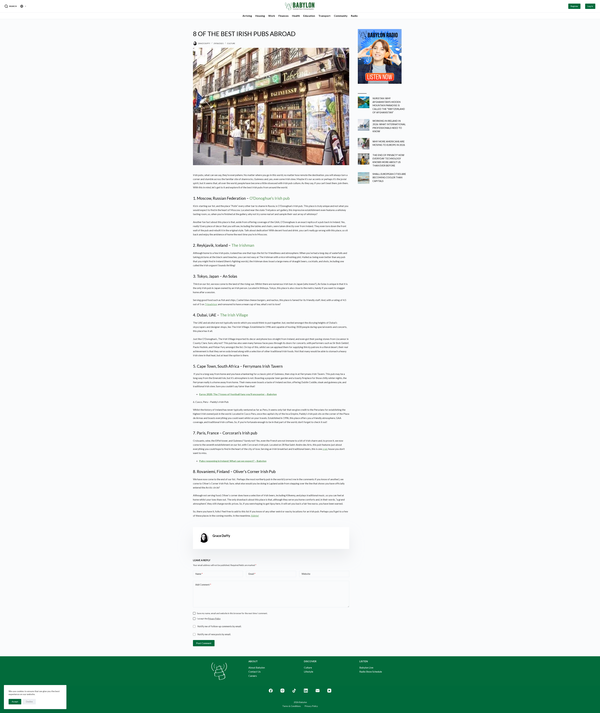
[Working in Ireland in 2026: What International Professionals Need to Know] (363, 125)
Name (199, 573)
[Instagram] (282, 691)
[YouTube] (329, 691)
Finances (283, 15)
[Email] (318, 691)
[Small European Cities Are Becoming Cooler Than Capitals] (363, 178)
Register (574, 6)
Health (296, 15)
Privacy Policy (214, 618)
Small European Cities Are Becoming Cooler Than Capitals (389, 177)
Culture (231, 43)
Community (341, 15)
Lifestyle (308, 671)
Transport (324, 15)
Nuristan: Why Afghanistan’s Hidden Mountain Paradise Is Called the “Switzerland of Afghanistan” (388, 105)
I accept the (209, 618)
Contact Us (254, 671)
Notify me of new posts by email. (214, 634)
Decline (29, 701)
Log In (590, 6)
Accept (15, 701)
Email (251, 573)
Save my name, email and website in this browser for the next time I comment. (232, 613)
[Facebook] (271, 691)
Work (271, 15)
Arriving (247, 15)
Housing (260, 15)
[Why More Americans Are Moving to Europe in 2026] (363, 144)
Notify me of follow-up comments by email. (219, 626)
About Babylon (256, 667)
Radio (354, 15)
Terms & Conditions (291, 706)
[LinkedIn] (306, 691)
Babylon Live (366, 667)
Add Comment (203, 584)
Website (306, 573)
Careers (252, 675)
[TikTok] (294, 691)
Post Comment (203, 643)
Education (309, 15)
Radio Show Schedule (370, 671)
